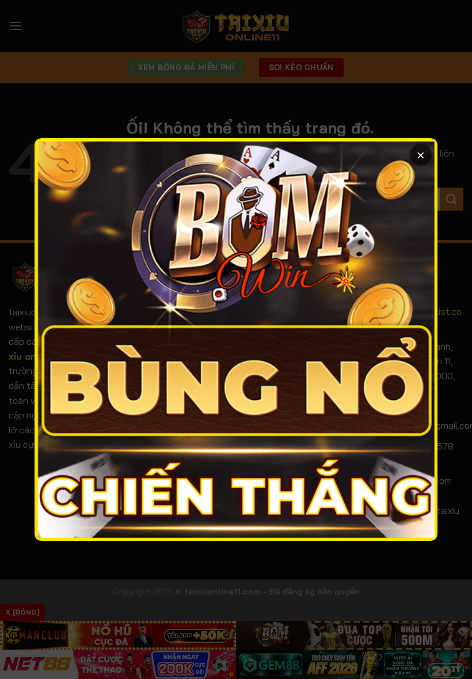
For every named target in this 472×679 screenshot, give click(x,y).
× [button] (421, 154)
